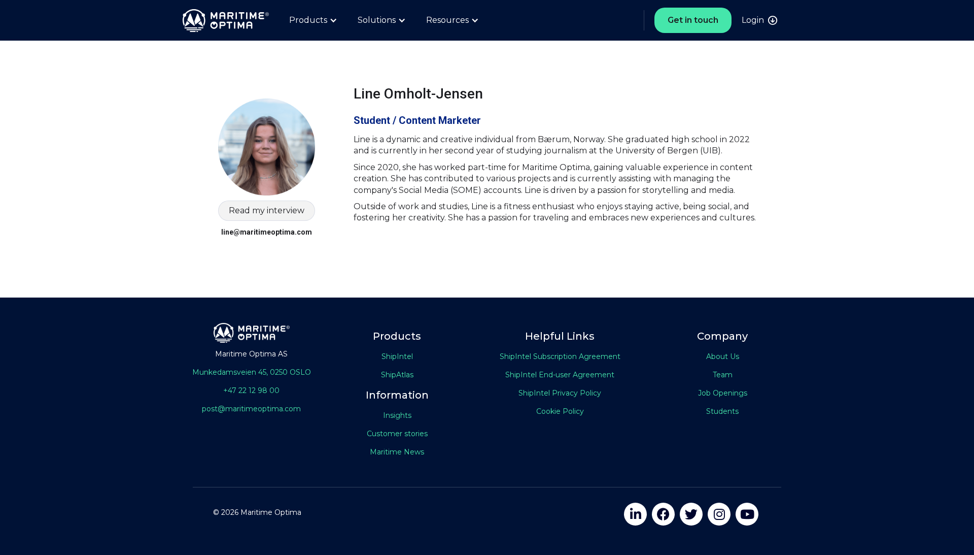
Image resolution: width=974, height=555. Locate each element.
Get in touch (693, 20)
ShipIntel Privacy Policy (559, 393)
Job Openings (722, 393)
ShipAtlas (397, 374)
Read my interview (266, 210)
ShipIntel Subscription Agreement (560, 356)
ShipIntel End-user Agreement (559, 374)
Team (723, 374)
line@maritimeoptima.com (266, 232)
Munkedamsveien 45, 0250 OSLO (251, 372)
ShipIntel (397, 356)
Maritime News (397, 451)
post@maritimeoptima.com (251, 408)
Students (722, 411)
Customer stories (397, 433)
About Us (722, 356)
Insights (397, 415)
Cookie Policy (560, 411)
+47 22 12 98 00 (251, 390)
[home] (220, 20)
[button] (313, 20)
